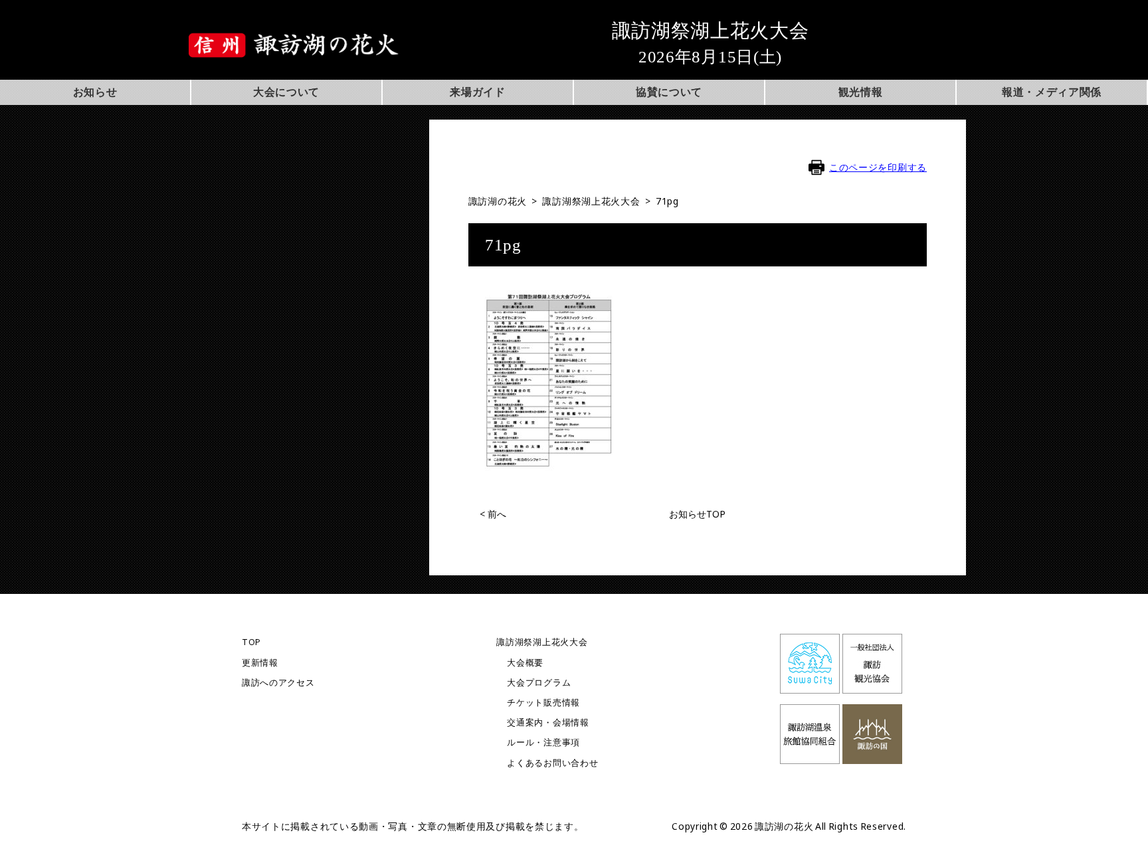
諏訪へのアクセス (278, 682)
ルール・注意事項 (543, 742)
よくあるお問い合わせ (552, 763)
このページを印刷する (878, 167)
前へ (493, 514)
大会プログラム (539, 682)
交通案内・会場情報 (548, 722)
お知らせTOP (697, 514)
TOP (251, 642)
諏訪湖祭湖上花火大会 (541, 642)
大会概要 (525, 662)
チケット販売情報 (543, 702)
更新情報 (260, 662)
